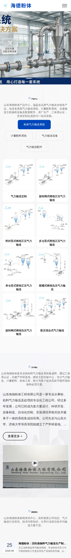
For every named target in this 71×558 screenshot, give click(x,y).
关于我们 (34, 367)
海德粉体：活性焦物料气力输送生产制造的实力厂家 (43, 543)
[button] (30, 78)
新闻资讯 (34, 512)
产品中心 (34, 99)
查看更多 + (15, 436)
